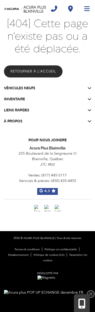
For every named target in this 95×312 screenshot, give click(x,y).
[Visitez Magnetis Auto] (47, 277)
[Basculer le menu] (85, 8)
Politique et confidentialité (61, 249)
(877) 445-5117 (54, 175)
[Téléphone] (54, 8)
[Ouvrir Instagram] (47, 208)
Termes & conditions (27, 249)
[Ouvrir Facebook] (37, 208)
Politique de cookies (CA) (49, 255)
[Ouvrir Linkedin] (58, 208)
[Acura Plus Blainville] (25, 8)
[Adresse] (70, 8)
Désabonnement (18, 255)
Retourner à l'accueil (33, 71)
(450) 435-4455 (63, 181)
